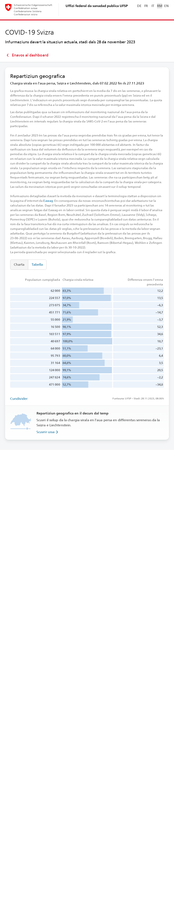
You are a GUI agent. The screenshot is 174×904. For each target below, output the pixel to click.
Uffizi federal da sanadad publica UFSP (97, 6)
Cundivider (19, 399)
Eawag (48, 200)
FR (146, 6)
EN (166, 6)
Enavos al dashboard (30, 55)
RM (159, 6)
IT (153, 6)
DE (139, 6)
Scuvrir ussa (45, 432)
